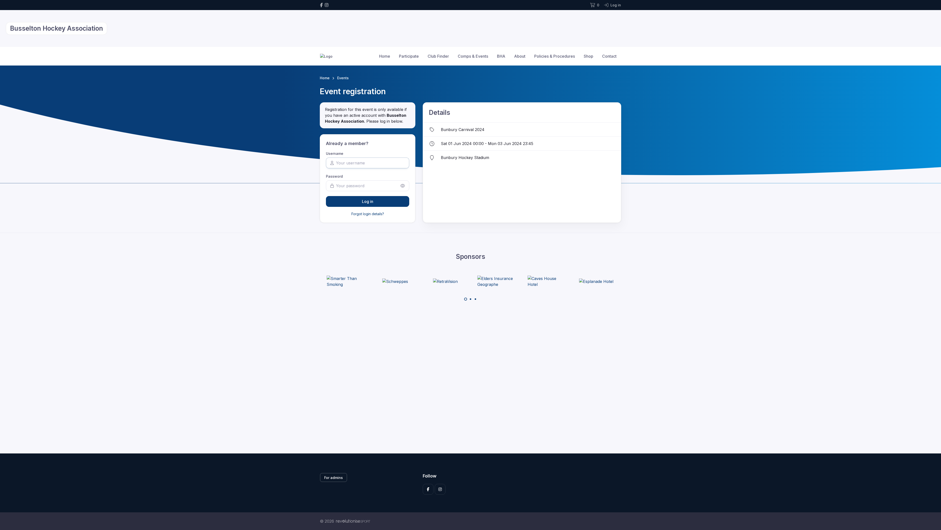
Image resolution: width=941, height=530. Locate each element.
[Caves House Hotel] (546, 281)
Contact (609, 56)
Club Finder (438, 56)
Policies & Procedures (554, 56)
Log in (367, 201)
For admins (333, 478)
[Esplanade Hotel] (596, 281)
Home (384, 56)
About (519, 56)
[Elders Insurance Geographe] (495, 281)
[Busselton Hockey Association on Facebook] (321, 5)
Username (334, 153)
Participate (409, 56)
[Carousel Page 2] (470, 299)
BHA (501, 56)
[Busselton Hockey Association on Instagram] (326, 5)
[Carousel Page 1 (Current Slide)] (465, 299)
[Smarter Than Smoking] (345, 281)
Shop (588, 56)
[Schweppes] (395, 281)
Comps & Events (473, 56)
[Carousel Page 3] (475, 299)
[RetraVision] (445, 281)
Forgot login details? (367, 214)
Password (334, 176)
